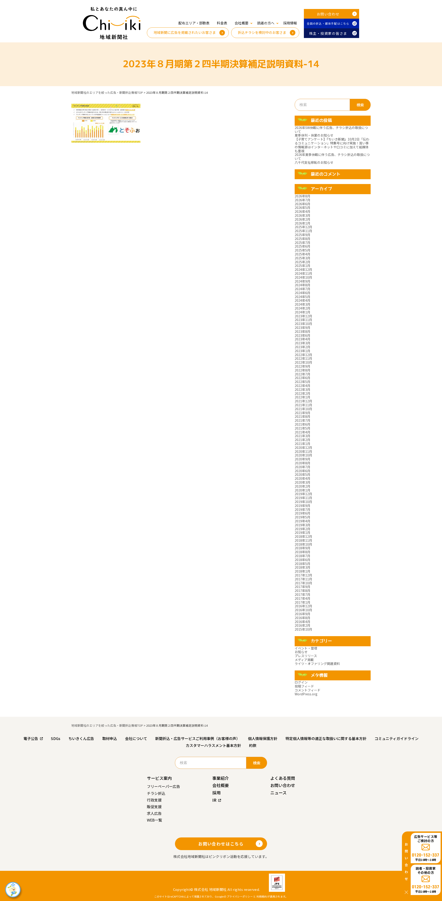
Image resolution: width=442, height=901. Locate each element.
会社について (136, 738)
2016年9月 (302, 613)
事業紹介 (220, 778)
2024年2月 (302, 308)
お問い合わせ (328, 14)
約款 (252, 745)
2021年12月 (303, 401)
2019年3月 (302, 525)
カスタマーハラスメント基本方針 (213, 745)
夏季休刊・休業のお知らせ (314, 135)
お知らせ (301, 651)
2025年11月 (303, 230)
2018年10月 (303, 544)
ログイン (301, 682)
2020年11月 (303, 451)
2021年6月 (302, 424)
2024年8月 (302, 285)
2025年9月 (302, 234)
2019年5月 (302, 517)
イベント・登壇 (306, 648)
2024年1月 (302, 312)
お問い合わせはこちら (221, 844)
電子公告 (30, 738)
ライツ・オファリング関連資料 (317, 663)
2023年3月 (302, 343)
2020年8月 (302, 463)
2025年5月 (302, 250)
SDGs (55, 738)
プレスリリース (306, 655)
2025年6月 (302, 246)
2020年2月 (302, 486)
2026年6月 (302, 204)
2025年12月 (303, 227)
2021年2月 (302, 439)
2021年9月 (302, 412)
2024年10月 (303, 277)
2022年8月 (302, 370)
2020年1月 (302, 490)
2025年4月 (302, 254)
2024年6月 (302, 292)
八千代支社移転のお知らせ (314, 162)
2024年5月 (302, 296)
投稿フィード (304, 686)
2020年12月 (303, 447)
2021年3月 (302, 435)
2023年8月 (302, 331)
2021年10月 (303, 409)
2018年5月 (302, 563)
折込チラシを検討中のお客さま (262, 32)
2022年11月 (303, 358)
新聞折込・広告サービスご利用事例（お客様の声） (197, 738)
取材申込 (109, 738)
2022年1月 (302, 397)
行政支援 (154, 800)
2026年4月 (302, 211)
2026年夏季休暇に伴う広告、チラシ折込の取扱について (332, 156)
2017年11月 (303, 579)
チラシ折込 (156, 793)
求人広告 (154, 813)
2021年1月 (302, 443)
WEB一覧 (154, 820)
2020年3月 (302, 482)
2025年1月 (302, 265)
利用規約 (261, 896)
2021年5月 (302, 428)
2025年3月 (302, 258)
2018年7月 (302, 555)
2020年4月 (302, 478)
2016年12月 (303, 606)
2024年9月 (302, 281)
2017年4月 (302, 598)
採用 (216, 793)
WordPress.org (306, 694)
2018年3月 (302, 567)
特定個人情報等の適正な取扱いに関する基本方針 (325, 738)
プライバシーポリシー (240, 896)
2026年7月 (302, 200)
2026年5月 (302, 207)
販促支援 (154, 806)
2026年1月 (302, 223)
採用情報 (290, 22)
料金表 (222, 22)
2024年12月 (303, 269)
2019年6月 (302, 513)
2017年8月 (302, 590)
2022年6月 (302, 377)
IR (214, 800)
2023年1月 (302, 350)
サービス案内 (159, 778)
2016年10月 (303, 610)
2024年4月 (302, 300)
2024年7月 (302, 289)
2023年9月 (302, 327)
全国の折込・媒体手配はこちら (328, 23)
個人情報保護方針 (262, 738)
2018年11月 (303, 540)
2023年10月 (303, 323)
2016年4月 (302, 621)
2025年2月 (302, 262)
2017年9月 (302, 586)
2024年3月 (302, 304)
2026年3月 (302, 215)
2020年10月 (303, 455)
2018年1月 (302, 571)
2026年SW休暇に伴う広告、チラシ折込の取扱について (331, 129)
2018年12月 (303, 536)
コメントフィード (307, 690)
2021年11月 (303, 405)
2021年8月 (302, 416)
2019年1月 (302, 532)
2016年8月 (302, 617)
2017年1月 (302, 602)
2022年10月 (303, 362)
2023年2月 (302, 347)
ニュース (278, 793)
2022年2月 (302, 393)
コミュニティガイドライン (397, 738)
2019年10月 (303, 501)
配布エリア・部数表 (193, 22)
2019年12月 (303, 493)
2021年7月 (302, 420)
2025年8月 (302, 238)
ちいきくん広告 (81, 738)
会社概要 (220, 785)
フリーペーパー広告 (163, 786)
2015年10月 (303, 629)
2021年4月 (302, 432)
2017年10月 (303, 583)
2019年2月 (302, 529)
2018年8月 (302, 552)
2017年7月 (302, 594)
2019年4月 (302, 521)
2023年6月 (302, 335)
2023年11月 (303, 319)
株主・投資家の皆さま (328, 33)
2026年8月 (302, 196)
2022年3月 (302, 389)
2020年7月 (302, 467)
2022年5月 (302, 381)
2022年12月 (303, 354)
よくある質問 (282, 778)
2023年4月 (302, 339)
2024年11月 (303, 273)
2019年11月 (303, 497)
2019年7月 (302, 509)
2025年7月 (302, 242)
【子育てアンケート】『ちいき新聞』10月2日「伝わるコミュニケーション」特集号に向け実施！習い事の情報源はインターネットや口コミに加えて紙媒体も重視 (332, 145)
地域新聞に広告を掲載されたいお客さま (185, 32)
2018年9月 (302, 548)
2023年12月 (303, 316)
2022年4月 (302, 385)
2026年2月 (302, 219)
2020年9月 (302, 459)
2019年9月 (302, 505)
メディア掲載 (304, 659)
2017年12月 (303, 575)
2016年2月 (302, 625)
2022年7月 (302, 374)
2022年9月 (302, 366)
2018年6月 (302, 559)
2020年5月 (302, 474)
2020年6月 (302, 470)
